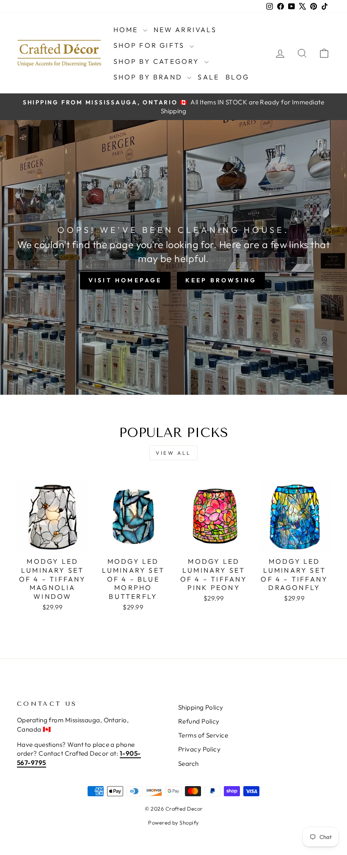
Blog (237, 77)
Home (127, 29)
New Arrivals (185, 29)
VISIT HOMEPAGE (125, 280)
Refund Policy (199, 721)
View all (173, 453)
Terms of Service (203, 735)
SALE (208, 77)
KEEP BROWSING (221, 280)
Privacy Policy (199, 749)
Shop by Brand (149, 77)
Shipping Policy (200, 707)
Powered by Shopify (173, 822)
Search (188, 763)
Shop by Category (157, 61)
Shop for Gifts (150, 45)
